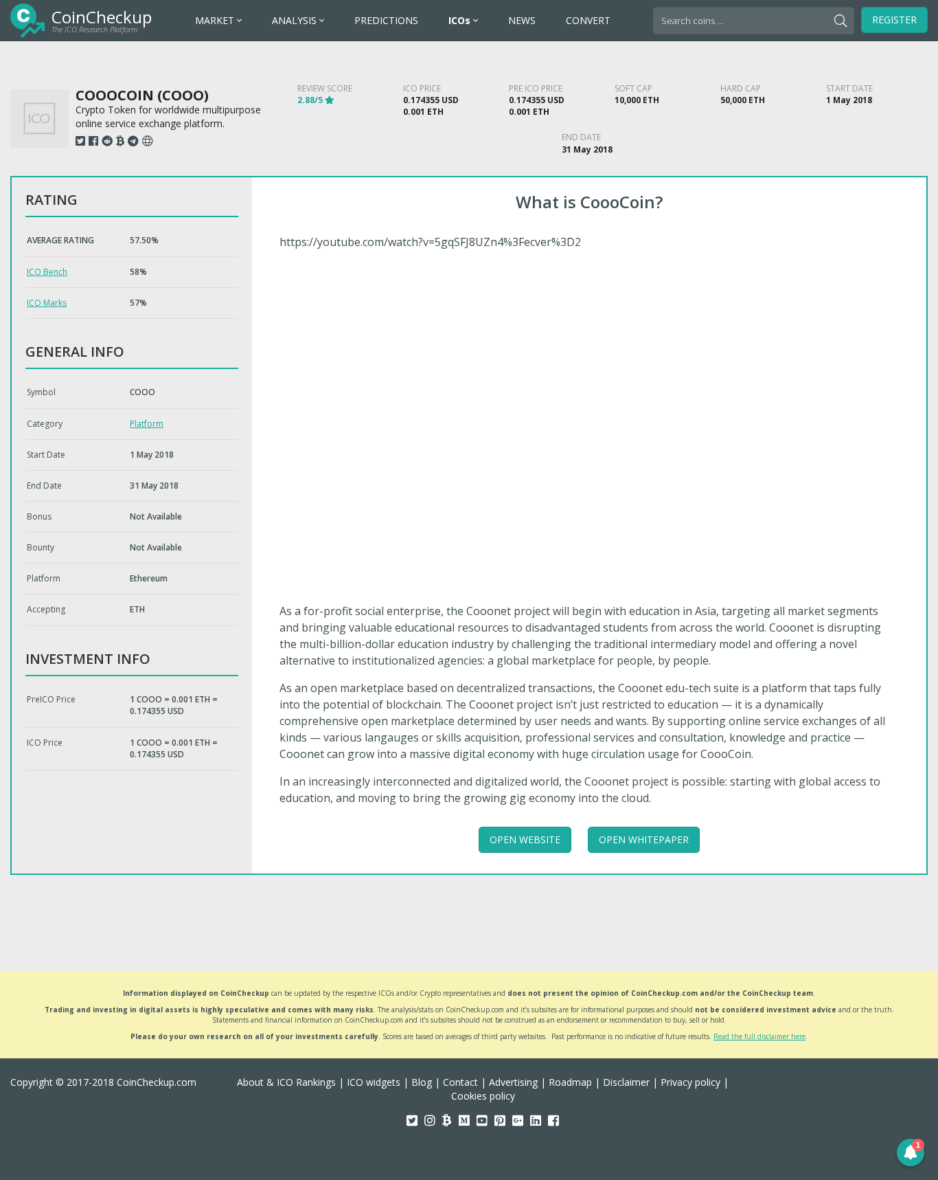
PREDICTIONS (386, 20)
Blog (421, 1082)
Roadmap (570, 1082)
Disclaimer (626, 1082)
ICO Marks (47, 303)
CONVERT (588, 20)
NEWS (522, 20)
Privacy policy (690, 1082)
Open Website (525, 839)
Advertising (513, 1082)
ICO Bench (47, 272)
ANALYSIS (295, 20)
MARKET (216, 20)
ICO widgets (373, 1082)
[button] (910, 1152)
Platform (146, 424)
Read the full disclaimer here (759, 1036)
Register (894, 19)
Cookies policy (483, 1095)
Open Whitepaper (644, 839)
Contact (460, 1082)
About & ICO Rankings (286, 1082)
